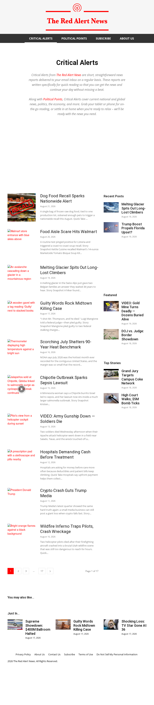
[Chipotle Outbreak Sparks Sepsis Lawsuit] (22, 389)
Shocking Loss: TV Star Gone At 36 (134, 625)
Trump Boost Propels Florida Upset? (133, 228)
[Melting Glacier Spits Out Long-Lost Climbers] (22, 279)
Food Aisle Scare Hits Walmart (68, 231)
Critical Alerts (40, 38)
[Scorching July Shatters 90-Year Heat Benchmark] (22, 353)
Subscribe (103, 38)
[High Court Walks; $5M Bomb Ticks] (111, 398)
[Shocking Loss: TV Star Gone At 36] (111, 624)
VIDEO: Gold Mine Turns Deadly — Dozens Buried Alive (132, 311)
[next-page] (50, 571)
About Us (127, 38)
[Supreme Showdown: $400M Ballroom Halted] (15, 624)
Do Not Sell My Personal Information (117, 654)
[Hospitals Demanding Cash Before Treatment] (22, 463)
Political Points (74, 38)
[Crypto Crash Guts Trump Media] (22, 502)
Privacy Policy (23, 654)
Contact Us (54, 654)
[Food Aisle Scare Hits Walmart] (22, 243)
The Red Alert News (68, 75)
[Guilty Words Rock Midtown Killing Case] (22, 315)
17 (42, 571)
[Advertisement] (77, 161)
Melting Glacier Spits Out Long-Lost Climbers (134, 208)
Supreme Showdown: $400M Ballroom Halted (37, 627)
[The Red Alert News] (77, 17)
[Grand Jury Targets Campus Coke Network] (111, 374)
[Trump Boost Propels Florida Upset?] (111, 227)
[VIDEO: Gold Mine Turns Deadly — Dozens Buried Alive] (111, 306)
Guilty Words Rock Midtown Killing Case (84, 625)
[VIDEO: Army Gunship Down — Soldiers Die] (22, 428)
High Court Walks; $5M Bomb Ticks (131, 399)
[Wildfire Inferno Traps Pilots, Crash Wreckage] (22, 538)
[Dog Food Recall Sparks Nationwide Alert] (22, 207)
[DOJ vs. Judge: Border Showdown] (111, 334)
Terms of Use (86, 654)
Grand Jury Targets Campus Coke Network (132, 377)
